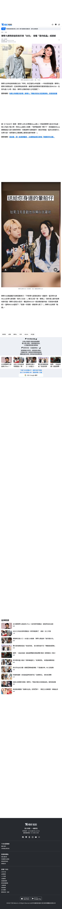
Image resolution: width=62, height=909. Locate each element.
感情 (9, 334)
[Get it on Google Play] (36, 898)
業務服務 (3, 887)
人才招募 (3, 876)
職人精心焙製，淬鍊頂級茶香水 (31, 343)
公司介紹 (3, 872)
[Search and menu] (59, 24)
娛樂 (6, 32)
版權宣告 (3, 863)
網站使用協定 (4, 861)
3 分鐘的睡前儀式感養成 (31, 345)
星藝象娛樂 (4, 881)
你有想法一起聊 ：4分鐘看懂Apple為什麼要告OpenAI (19, 29)
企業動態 (3, 874)
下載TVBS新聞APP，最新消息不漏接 (31, 370)
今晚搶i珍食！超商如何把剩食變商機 (31, 352)
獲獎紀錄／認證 (5, 892)
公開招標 (3, 885)
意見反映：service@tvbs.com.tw (31, 831)
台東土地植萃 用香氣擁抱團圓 (31, 341)
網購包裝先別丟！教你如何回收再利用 (31, 354)
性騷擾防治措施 (5, 859)
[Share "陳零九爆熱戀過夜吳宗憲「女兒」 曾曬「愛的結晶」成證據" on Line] (55, 24)
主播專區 (3, 878)
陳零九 (15, 334)
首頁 (2, 32)
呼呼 (21, 334)
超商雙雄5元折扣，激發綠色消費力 (31, 350)
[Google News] (39, 837)
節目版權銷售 (4, 883)
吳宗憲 (4, 334)
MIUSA (26, 334)
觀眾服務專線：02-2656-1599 (31, 833)
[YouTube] (35, 837)
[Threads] (29, 837)
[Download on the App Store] (25, 898)
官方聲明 (3, 890)
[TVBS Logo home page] (6, 25)
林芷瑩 (32, 334)
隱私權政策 (4, 857)
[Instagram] (32, 837)
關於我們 (3, 846)
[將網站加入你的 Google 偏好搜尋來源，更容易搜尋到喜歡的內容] (31, 375)
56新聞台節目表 (5, 848)
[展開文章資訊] (59, 40)
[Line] (26, 837)
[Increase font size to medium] (53, 24)
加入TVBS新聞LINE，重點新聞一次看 (31, 372)
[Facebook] (23, 837)
